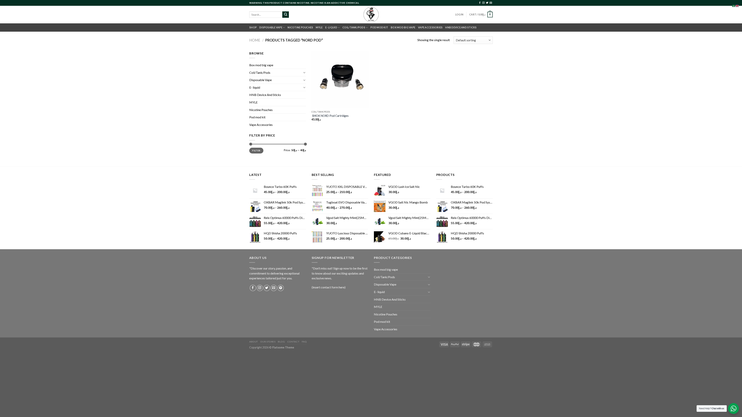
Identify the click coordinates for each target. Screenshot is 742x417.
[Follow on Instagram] (483, 3)
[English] (737, 5)
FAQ (304, 341)
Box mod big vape (403, 27)
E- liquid (331, 27)
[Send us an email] (491, 3)
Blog (281, 341)
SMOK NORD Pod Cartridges (330, 115)
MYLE (319, 27)
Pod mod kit (379, 27)
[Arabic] (734, 5)
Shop (253, 27)
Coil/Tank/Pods (353, 27)
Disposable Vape (270, 27)
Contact (293, 341)
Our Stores (267, 341)
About (253, 341)
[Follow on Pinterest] (280, 288)
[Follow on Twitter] (487, 3)
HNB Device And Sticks (461, 27)
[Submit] (285, 14)
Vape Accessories (430, 27)
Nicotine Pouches (300, 27)
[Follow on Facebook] (480, 3)
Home (254, 40)
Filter (256, 150)
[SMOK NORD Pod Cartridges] (340, 79)
